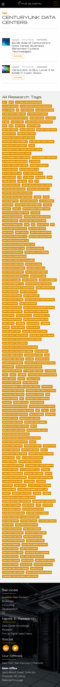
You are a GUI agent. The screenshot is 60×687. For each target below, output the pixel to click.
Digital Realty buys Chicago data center (20, 347)
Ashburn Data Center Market (15, 142)
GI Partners (50, 371)
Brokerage (8, 601)
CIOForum (40, 177)
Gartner (22, 375)
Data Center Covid (33, 264)
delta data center (10, 564)
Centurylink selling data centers (17, 197)
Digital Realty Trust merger (15, 343)
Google (21, 379)
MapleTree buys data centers (15, 414)
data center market (11, 545)
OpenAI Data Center (33, 446)
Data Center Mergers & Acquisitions (18, 288)
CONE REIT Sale (9, 181)
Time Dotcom (20, 485)
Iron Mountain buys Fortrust (42, 406)
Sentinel (45, 470)
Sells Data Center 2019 (30, 470)
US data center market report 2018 (32, 489)
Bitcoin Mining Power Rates (44, 157)
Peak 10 (44, 450)
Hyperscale (47, 386)
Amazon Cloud (9, 134)
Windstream (28, 505)
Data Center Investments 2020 (15, 276)
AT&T (4, 126)
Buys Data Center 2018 (29, 169)
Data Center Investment (13, 272)
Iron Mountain (37, 402)
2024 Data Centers (10, 106)
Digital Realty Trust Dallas (41, 335)
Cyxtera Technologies (12, 225)
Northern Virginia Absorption (16, 434)
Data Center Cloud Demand (36, 252)
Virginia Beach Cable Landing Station (19, 497)
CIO (19, 177)
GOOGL (13, 375)
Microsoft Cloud (10, 418)
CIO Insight (28, 177)
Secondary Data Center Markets (39, 465)
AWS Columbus (33, 126)
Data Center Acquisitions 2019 (15, 240)
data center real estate (13, 552)
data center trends (11, 560)
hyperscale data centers (13, 572)
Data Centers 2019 (24, 315)
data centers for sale (45, 560)
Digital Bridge (18, 327)
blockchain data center (33, 509)
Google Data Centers (11, 383)
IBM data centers (10, 398)
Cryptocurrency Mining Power (36, 209)
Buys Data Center (10, 169)
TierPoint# (7, 485)
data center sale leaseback (37, 552)
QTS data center (9, 462)
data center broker (32, 529)
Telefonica (29, 481)
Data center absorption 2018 (36, 319)
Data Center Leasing (11, 280)
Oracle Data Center (11, 450)
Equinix (29, 359)
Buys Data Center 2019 (12, 173)
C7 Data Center (9, 177)
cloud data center (28, 521)
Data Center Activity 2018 (13, 248)
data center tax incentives (32, 556)
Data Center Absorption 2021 (15, 236)
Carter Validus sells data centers (36, 185)
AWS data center (27, 130)
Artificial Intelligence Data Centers (18, 138)
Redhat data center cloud (30, 462)
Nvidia (32, 442)
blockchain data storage (13, 513)
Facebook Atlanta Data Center (28, 367)
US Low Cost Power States (39, 485)
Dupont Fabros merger (12, 355)
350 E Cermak (8, 110)
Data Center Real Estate (13, 300)
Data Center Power (28, 292)
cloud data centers (47, 521)
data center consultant (13, 533)
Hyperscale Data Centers (13, 391)
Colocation (8, 205)
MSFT (53, 410)
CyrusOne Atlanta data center (37, 217)
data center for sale (32, 537)
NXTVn (33, 426)
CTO (36, 181)
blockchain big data (11, 509)
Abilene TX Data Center (46, 130)
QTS (18, 458)
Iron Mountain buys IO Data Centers (18, 410)
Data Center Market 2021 (13, 284)
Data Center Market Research (38, 284)
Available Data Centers (14, 597)
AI (17, 110)
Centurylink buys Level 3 (38, 189)
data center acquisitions (26, 525)
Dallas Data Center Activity (14, 228)
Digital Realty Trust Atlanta (35, 331)
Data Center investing (12, 311)
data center (8, 525)
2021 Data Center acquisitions (28, 102)
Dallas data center (37, 228)
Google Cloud (33, 379)
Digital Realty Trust (11, 331)
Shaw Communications (12, 473)
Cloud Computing (10, 201)
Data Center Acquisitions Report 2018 (18, 244)
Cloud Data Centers (29, 201)
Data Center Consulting (13, 264)
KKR (37, 410)
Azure (31, 146)
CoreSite (47, 205)
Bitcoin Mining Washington (15, 161)
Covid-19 (16, 209)
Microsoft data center (12, 422)
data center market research (34, 545)
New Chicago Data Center (13, 430)
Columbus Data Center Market (28, 205)
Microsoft (50, 414)
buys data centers (10, 521)
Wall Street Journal (11, 505)
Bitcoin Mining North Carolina (16, 157)
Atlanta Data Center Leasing (41, 142)
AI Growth (50, 118)
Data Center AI (22, 232)
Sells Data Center (10, 470)
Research (7, 629)
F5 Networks (8, 367)
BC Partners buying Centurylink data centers (22, 149)
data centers (27, 560)
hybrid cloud (36, 568)
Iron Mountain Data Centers (15, 406)
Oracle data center (30, 450)
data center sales (10, 556)
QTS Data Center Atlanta (32, 458)
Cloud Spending (46, 201)
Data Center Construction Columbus (18, 260)
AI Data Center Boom (44, 110)
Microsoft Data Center (29, 418)
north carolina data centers (39, 572)
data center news (10, 549)
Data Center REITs (31, 296)
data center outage (29, 549)
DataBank (20, 323)
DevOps (6, 327)
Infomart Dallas (21, 402)
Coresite (6, 209)
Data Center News (10, 292)
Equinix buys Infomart (12, 363)
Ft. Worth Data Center (33, 371)
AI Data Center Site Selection (15, 118)
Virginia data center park (44, 501)
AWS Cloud (20, 126)
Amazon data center (26, 134)
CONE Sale (22, 181)
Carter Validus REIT (11, 185)
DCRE (27, 225)
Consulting (8, 605)
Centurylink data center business (17, 193)
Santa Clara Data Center (13, 465)
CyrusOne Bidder (10, 221)
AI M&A (6, 122)
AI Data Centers (36, 118)
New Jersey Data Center (37, 430)
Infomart (7, 402)
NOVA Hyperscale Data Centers (15, 426)
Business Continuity (39, 165)
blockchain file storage (37, 513)
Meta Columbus (36, 414)
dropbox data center (43, 564)
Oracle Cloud (49, 446)
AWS (11, 126)
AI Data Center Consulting (14, 114)
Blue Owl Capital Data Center (15, 165)
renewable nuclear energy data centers (20, 576)
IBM (47, 394)
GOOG (5, 375)
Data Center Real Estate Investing (40, 300)
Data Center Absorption (41, 232)
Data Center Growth (35, 268)
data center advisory (12, 529)
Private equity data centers (41, 454)
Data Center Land (38, 276)
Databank (45, 323)
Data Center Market (47, 280)
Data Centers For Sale (12, 319)
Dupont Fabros (41, 351)
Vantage (6, 493)
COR (30, 181)
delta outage (26, 564)
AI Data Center (27, 110)
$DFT (4, 102)
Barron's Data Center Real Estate (16, 153)
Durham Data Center (33, 355)
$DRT (11, 102)
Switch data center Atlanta (40, 477)
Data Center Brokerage (12, 252)
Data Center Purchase (12, 296)
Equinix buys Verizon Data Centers (40, 363)
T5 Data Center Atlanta (12, 481)
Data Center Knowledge (15, 625)
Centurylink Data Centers (14, 189)
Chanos (37, 197)
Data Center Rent (10, 304)
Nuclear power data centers (15, 442)
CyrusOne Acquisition (12, 217)
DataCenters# (33, 323)
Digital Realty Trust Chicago (15, 335)
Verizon (37, 493)
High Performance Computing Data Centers (21, 386)
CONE (49, 177)
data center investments (13, 541)
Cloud (46, 197)
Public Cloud (8, 458)
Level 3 (45, 410)
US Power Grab (9, 489)
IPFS (21, 398)
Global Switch (9, 379)
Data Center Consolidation (14, 256)
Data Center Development (13, 268)
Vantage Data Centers (22, 493)
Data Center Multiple (45, 288)
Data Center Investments (36, 272)
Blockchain (34, 161)
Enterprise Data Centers (13, 359)
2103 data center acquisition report (36, 106)
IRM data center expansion (37, 398)
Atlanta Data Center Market (14, 146)
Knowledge (42, 40)
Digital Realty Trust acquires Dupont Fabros (22, 339)
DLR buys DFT (43, 225)
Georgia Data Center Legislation (42, 375)
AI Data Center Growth (37, 114)
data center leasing (35, 541)
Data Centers (8, 315)
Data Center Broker (35, 248)
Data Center (8, 232)
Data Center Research (12, 307)
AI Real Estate (17, 122)
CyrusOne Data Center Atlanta (32, 221)
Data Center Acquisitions (40, 236)
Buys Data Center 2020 (33, 173)
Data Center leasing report (36, 311)
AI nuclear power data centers (39, 122)
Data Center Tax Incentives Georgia (39, 307)
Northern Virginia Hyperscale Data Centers (21, 438)
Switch (48, 473)
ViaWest (46, 493)
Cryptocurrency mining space (15, 213)
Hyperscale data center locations (41, 391)
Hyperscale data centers (13, 394)
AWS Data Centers (10, 130)
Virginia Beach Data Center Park (16, 501)
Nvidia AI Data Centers (12, 446)
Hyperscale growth (35, 394)
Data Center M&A (30, 280)
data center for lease (12, 537)
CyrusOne (35, 213)
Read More (18, 56)
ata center (47, 505)
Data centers (8, 323)
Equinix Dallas (42, 359)
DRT (52, 225)
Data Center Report (28, 304)
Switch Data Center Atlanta (14, 477)
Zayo (38, 505)
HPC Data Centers (30, 383)
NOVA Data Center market (35, 422)
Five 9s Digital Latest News (17, 633)
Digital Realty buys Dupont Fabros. (17, 351)
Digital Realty (33, 327)
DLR (33, 225)
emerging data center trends (15, 568)
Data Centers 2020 (41, 315)
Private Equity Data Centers (14, 454)
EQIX (47, 355)
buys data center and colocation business (21, 517)
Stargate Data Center (34, 473)
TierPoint (41, 481)
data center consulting (36, 533)
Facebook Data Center (12, 371)
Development (10, 609)
